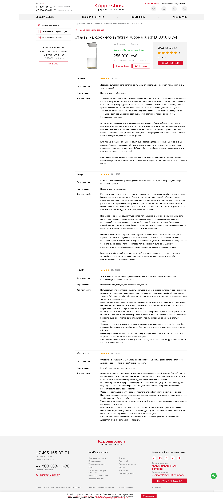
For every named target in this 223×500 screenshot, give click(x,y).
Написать (53, 64)
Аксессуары (180, 17)
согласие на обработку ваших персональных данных (86, 496)
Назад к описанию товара (91, 30)
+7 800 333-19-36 (46, 10)
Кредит (92, 467)
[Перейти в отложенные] (153, 8)
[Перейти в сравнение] (163, 8)
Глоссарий (123, 461)
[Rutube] (166, 458)
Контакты (123, 470)
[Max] (160, 458)
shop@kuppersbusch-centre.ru (165, 467)
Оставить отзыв (170, 63)
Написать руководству (169, 481)
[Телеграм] (179, 458)
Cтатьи (122, 458)
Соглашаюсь (148, 496)
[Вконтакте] (154, 458)
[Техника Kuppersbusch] (111, 7)
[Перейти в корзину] (174, 8)
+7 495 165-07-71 (46, 6)
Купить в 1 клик (122, 66)
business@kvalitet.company (168, 475)
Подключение (95, 461)
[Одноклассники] (173, 458)
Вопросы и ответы (127, 464)
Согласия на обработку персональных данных (112, 498)
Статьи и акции (152, 4)
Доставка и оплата (97, 458)
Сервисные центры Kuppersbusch (97, 471)
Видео (122, 467)
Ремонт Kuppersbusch (98, 476)
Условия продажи (97, 464)
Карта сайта (157, 487)
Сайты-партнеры (126, 474)
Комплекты (138, 17)
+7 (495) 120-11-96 (53, 54)
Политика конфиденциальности (101, 487)
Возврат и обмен (96, 479)
